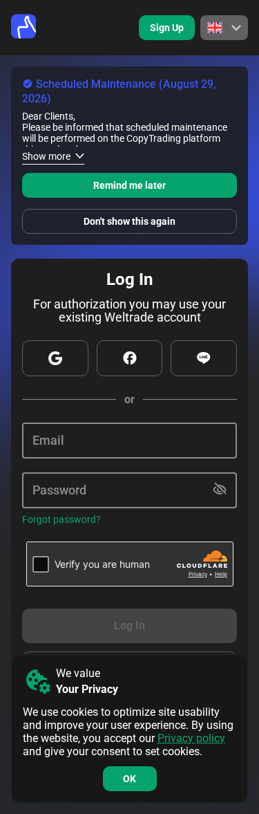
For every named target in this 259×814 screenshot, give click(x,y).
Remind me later (129, 185)
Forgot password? (61, 519)
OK (129, 778)
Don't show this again (129, 221)
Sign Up (167, 27)
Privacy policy (191, 738)
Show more (46, 156)
